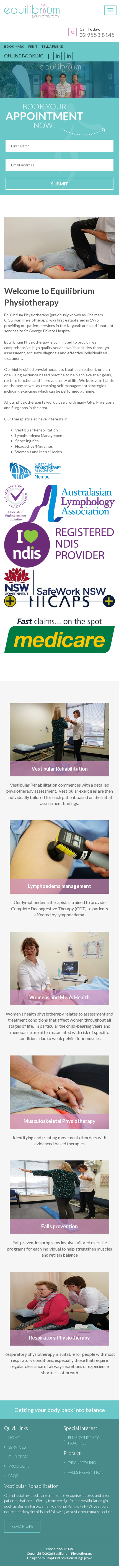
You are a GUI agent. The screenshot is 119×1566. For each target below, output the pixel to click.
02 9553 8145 (97, 34)
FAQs (13, 1475)
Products (18, 1466)
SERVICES (17, 1447)
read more (22, 1526)
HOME (14, 1437)
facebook (57, 56)
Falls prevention (85, 1472)
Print (32, 46)
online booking (23, 55)
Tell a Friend (52, 46)
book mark (14, 46)
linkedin (68, 56)
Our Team (18, 1456)
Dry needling (82, 1462)
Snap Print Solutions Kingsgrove (69, 1558)
